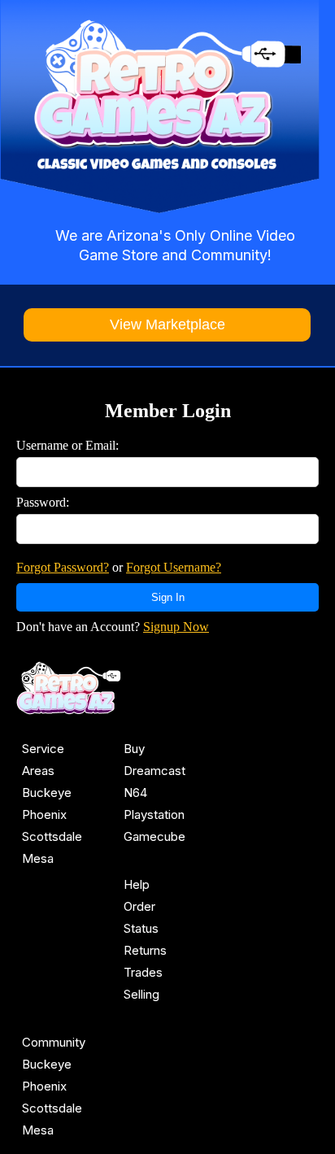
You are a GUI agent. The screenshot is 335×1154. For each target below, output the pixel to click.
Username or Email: (67, 445)
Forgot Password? (62, 567)
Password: (42, 502)
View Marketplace (167, 324)
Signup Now (176, 627)
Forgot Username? (173, 567)
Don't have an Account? (112, 627)
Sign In (168, 597)
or (118, 567)
